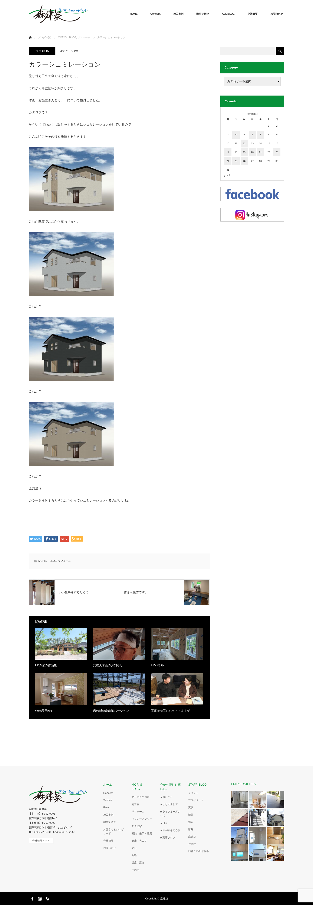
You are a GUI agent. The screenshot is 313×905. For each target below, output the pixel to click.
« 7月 (227, 175)
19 (244, 152)
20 (252, 152)
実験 (190, 807)
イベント (193, 793)
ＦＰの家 (137, 826)
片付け (192, 843)
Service (107, 800)
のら (134, 847)
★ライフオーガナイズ (170, 813)
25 (236, 161)
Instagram (39, 898)
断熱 (190, 829)
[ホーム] (30, 32)
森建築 (192, 836)
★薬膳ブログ (167, 837)
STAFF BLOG (197, 784)
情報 (190, 814)
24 (228, 161)
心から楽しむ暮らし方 (170, 786)
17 (228, 152)
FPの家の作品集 (46, 665)
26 (244, 161)
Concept (155, 13)
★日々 (164, 823)
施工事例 (178, 13)
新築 (134, 855)
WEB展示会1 (43, 710)
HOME (134, 13)
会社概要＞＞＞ (41, 840)
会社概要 (252, 13)
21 (260, 152)
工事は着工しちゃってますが (170, 710)
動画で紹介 (202, 13)
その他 (135, 869)
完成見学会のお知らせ (108, 665)
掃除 (190, 822)
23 (277, 152)
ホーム (107, 784)
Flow (106, 807)
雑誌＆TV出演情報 (198, 851)
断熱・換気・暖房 (142, 833)
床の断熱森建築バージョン (111, 710)
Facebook (32, 898)
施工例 (135, 804)
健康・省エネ (139, 840)
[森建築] (58, 14)
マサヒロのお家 (140, 797)
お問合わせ (276, 13)
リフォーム (64, 560)
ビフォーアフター (142, 818)
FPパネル (157, 665)
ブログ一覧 (44, 37)
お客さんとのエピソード (113, 831)
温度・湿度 (138, 862)
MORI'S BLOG (69, 51)
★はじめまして (169, 804)
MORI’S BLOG (138, 786)
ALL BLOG (228, 13)
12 (244, 143)
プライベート (196, 800)
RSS (47, 898)
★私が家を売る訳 (170, 830)
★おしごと (166, 797)
